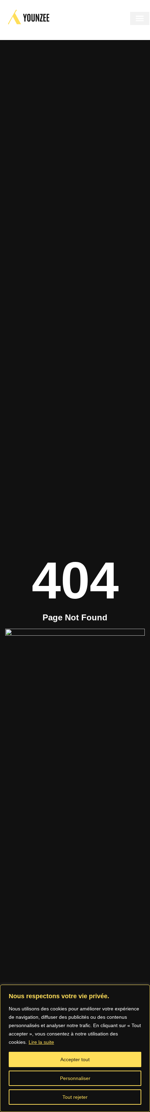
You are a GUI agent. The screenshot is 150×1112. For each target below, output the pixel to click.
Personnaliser (75, 1078)
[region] (75, 1048)
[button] (139, 18)
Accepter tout (75, 1059)
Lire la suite (41, 1042)
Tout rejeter (75, 1097)
